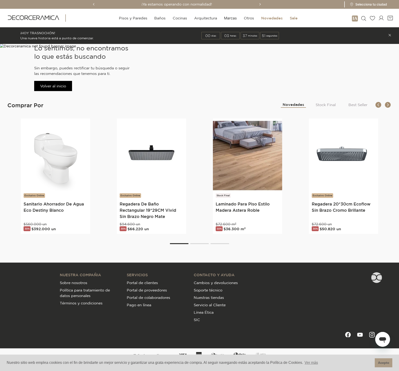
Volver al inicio (53, 86)
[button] (367, 4)
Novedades (272, 18)
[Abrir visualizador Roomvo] (355, 18)
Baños (160, 18)
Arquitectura (205, 18)
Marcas (230, 18)
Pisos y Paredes (133, 18)
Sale (294, 18)
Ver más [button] (311, 363)
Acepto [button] (383, 363)
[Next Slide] (260, 4)
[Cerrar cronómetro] (390, 35)
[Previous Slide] (93, 4)
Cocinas (180, 18)
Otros (249, 18)
